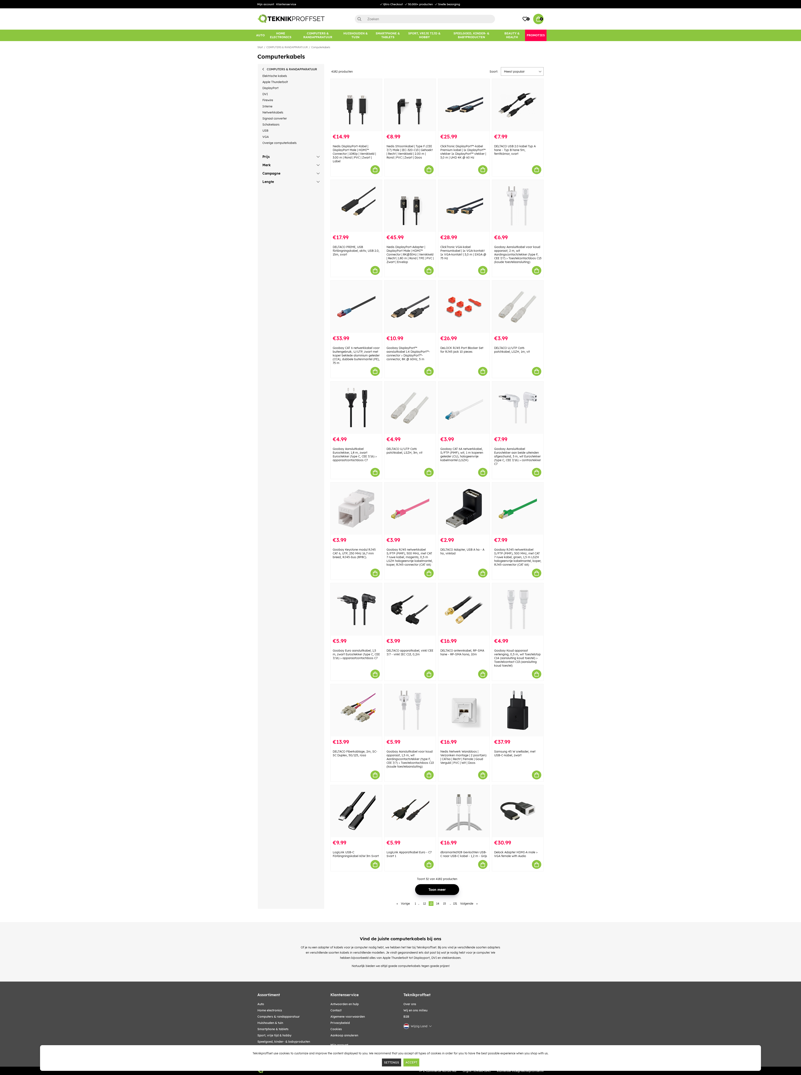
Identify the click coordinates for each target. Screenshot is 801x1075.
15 (444, 903)
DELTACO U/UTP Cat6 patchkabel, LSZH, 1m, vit (512, 350)
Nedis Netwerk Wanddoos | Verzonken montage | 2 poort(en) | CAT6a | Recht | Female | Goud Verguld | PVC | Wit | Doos (463, 757)
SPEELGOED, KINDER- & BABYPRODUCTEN (283, 1042)
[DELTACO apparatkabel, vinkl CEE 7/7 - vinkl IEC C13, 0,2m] (410, 609)
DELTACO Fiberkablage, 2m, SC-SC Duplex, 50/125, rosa (355, 753)
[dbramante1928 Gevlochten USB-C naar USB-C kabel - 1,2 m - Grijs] (464, 811)
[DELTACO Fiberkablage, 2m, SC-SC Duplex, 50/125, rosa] (356, 710)
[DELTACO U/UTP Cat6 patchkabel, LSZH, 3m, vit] (410, 407)
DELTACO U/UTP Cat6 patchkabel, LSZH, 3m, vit (404, 450)
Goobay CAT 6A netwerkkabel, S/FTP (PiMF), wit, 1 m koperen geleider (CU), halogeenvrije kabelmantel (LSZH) (461, 454)
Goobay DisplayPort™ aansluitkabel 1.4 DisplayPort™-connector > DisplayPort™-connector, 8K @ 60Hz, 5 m (408, 353)
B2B (406, 1016)
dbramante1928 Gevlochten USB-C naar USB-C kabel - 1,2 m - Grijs (463, 854)
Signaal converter (274, 118)
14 (437, 903)
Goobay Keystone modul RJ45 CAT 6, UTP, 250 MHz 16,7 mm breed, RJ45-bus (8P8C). (354, 553)
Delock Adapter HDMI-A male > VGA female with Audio (516, 854)
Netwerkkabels (272, 112)
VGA (265, 137)
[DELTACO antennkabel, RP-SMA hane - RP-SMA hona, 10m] (464, 609)
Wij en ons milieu (415, 1010)
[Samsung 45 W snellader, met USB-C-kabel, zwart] (517, 710)
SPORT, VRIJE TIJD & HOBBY (274, 1035)
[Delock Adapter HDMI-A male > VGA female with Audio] (517, 811)
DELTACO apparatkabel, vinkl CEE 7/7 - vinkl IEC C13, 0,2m (410, 652)
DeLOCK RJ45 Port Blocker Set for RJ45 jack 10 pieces (461, 350)
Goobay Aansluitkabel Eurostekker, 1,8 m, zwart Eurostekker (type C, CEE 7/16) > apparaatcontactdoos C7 (355, 454)
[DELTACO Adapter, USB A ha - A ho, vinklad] (464, 508)
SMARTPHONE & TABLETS (272, 1029)
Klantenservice (286, 4)
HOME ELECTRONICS (269, 1010)
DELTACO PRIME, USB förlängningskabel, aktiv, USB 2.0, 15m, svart (356, 250)
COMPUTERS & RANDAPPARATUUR (287, 47)
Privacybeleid (340, 1023)
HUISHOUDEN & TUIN (270, 1023)
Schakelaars (271, 124)
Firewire (267, 100)
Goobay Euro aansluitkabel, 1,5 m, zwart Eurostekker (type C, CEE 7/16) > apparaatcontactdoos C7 (356, 654)
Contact (335, 1010)
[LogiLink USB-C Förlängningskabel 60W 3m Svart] (356, 811)
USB (265, 130)
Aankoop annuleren (344, 1035)
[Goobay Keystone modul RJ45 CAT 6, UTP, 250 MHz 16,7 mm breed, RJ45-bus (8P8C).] (356, 508)
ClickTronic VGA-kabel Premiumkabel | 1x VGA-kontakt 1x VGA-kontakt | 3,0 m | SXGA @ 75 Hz (463, 252)
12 (424, 903)
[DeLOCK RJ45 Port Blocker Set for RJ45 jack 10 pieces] (464, 307)
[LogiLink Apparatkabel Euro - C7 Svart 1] (410, 811)
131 (455, 903)
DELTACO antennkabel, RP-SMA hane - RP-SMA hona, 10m (462, 652)
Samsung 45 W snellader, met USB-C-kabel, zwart (514, 753)
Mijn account (265, 4)
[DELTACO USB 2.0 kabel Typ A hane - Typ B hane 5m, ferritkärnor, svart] (517, 105)
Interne (267, 106)
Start (260, 47)
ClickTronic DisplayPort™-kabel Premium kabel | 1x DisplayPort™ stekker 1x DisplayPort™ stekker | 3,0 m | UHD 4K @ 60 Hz (463, 151)
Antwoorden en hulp (344, 1004)
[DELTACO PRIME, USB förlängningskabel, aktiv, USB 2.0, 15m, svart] (356, 206)
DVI (265, 94)
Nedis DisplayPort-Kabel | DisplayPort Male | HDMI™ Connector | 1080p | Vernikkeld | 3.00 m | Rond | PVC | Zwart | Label (354, 153)
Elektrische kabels (274, 76)
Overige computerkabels (279, 143)
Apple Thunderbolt (275, 82)
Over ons (409, 1004)
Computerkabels (320, 47)
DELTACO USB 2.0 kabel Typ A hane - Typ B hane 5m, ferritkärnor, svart (515, 150)
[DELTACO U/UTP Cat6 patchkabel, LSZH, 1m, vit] (517, 307)
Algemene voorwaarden (347, 1016)
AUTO (260, 1004)
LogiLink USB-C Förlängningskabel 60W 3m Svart (356, 854)
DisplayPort (270, 88)
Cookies (336, 1029)
